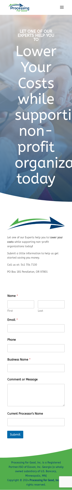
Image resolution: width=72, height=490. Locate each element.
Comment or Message (22, 379)
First (10, 310)
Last (40, 310)
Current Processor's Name (25, 413)
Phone (11, 339)
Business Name (18, 359)
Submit (15, 434)
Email (12, 320)
